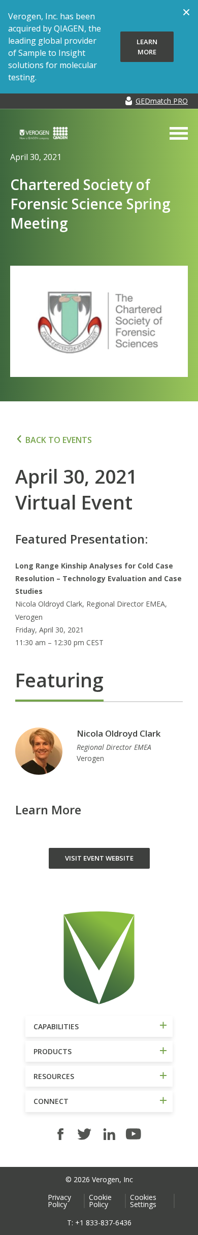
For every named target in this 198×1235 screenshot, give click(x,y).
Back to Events (58, 440)
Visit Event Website (99, 858)
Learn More (147, 46)
